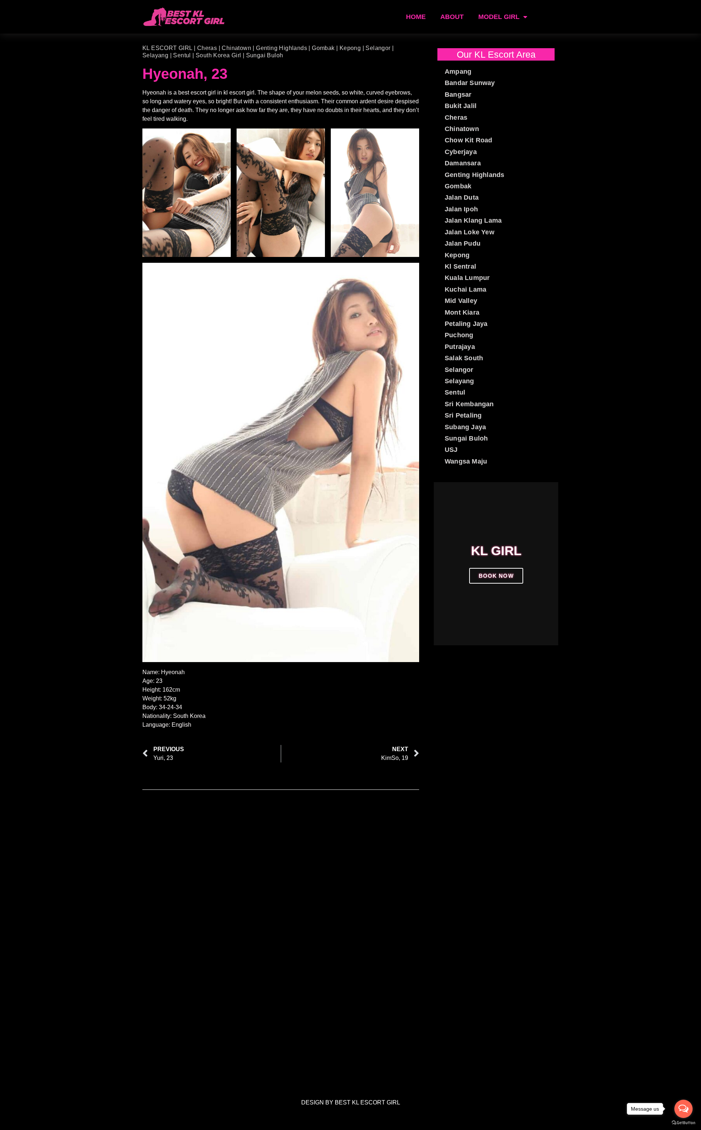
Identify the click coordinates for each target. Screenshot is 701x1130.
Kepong (350, 48)
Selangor (377, 48)
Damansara (463, 163)
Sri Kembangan (469, 404)
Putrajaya (460, 346)
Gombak (323, 48)
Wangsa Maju (466, 461)
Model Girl (499, 16)
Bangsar (458, 94)
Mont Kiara (462, 312)
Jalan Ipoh (461, 209)
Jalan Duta (462, 197)
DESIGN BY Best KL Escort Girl (350, 1102)
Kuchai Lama (465, 289)
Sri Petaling (463, 415)
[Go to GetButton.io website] (683, 1123)
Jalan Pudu (462, 243)
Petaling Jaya (466, 323)
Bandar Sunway (470, 83)
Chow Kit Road (469, 140)
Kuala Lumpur (467, 277)
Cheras (207, 48)
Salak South (464, 358)
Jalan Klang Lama (473, 220)
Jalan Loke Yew (469, 232)
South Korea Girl (218, 55)
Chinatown (236, 48)
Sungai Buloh (264, 55)
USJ (451, 449)
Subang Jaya (465, 427)
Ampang (458, 71)
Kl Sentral (460, 266)
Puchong (459, 335)
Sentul (182, 55)
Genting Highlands (281, 48)
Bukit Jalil (460, 105)
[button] (440, 563)
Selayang (155, 55)
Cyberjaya (461, 151)
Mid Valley (461, 300)
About (452, 16)
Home (416, 16)
